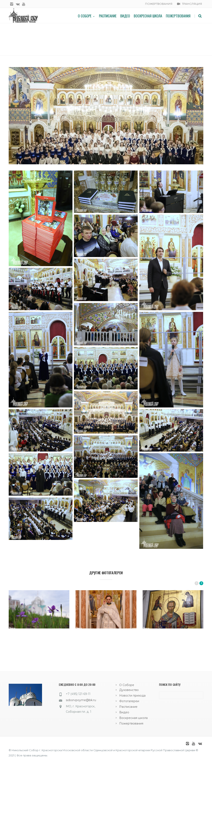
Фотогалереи (129, 701)
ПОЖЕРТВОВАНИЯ (158, 3)
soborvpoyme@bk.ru (81, 700)
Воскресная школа (148, 15)
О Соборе (85, 15)
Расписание (108, 15)
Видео (125, 15)
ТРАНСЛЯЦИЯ (192, 3)
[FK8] (106, 115)
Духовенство (129, 690)
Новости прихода (132, 695)
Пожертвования (178, 15)
